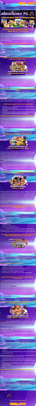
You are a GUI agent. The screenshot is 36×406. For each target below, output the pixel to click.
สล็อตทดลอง (12, 212)
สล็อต (5, 255)
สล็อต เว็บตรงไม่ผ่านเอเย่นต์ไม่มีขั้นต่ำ (23, 381)
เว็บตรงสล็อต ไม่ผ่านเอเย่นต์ (21, 400)
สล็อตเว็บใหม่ (13, 286)
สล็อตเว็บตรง (9, 106)
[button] (18, 8)
